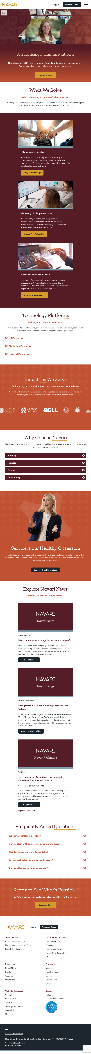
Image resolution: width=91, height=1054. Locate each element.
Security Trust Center (55, 998)
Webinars (9, 976)
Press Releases (11, 979)
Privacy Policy (11, 998)
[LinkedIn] (6, 1029)
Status (48, 995)
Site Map (9, 1014)
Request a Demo (72, 4)
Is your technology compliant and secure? (31, 859)
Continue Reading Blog (31, 731)
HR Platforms (16, 337)
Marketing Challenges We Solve (18, 945)
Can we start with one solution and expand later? (34, 843)
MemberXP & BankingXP (56, 953)
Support (56, 4)
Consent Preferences (14, 1033)
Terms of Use (10, 1002)
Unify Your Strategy (32, 172)
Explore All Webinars (26, 810)
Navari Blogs (10, 968)
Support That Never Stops (45, 570)
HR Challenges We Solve (15, 941)
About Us (49, 968)
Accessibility (10, 1010)
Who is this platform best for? (25, 835)
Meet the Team (52, 972)
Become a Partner (53, 979)
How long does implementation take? (28, 851)
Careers (49, 976)
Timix (48, 956)
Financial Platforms (19, 353)
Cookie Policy (10, 995)
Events (8, 972)
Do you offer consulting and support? (29, 867)
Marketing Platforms (20, 345)
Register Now (29, 804)
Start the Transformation (34, 295)
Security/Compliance (14, 1006)
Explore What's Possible (34, 234)
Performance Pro (53, 941)
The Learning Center (54, 949)
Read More (29, 659)
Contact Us (50, 983)
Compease (50, 945)
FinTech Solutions (12, 949)
